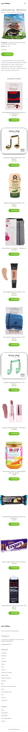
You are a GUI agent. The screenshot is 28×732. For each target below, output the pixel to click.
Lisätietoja (7, 54)
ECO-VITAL (13, 44)
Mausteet (3, 681)
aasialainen (4, 653)
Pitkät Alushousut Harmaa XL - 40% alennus (14, 248)
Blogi (2, 710)
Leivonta (3, 669)
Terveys (3, 697)
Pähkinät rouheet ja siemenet (8, 686)
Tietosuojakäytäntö (6, 718)
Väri (9, 44)
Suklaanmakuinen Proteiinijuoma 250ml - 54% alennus (14, 606)
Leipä (2, 667)
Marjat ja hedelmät (6, 678)
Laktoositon (4, 44)
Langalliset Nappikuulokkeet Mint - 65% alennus (14, 383)
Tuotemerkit (11, 42)
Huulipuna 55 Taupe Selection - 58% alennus (14, 427)
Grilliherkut (4, 655)
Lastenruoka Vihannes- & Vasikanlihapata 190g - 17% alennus (14, 472)
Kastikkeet (4, 661)
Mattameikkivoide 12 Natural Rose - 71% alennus (14, 292)
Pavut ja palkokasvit (6, 692)
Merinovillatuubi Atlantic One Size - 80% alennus (14, 337)
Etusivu (3, 12)
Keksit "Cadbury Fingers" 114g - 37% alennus (14, 562)
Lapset (3, 664)
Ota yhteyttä (4, 713)
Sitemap (3, 721)
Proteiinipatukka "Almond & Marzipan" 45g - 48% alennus (14, 517)
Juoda (2, 658)
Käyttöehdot (4, 715)
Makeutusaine (4, 675)
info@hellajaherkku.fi (6, 644)
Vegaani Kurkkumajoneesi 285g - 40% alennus (14, 203)
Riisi (2, 694)
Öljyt (2, 683)
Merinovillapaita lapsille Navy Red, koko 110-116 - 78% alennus (14, 113)
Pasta (2, 689)
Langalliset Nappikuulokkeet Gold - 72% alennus (14, 158)
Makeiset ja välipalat (20, 42)
